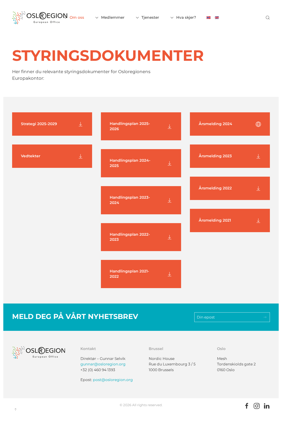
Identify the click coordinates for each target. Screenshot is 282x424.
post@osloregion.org (113, 380)
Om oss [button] (77, 17)
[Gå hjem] (39, 18)
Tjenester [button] (150, 17)
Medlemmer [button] (112, 17)
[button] (267, 18)
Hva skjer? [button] (186, 17)
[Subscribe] (265, 317)
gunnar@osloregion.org (103, 364)
